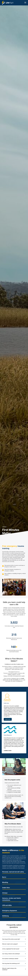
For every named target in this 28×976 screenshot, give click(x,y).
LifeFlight (4, 526)
